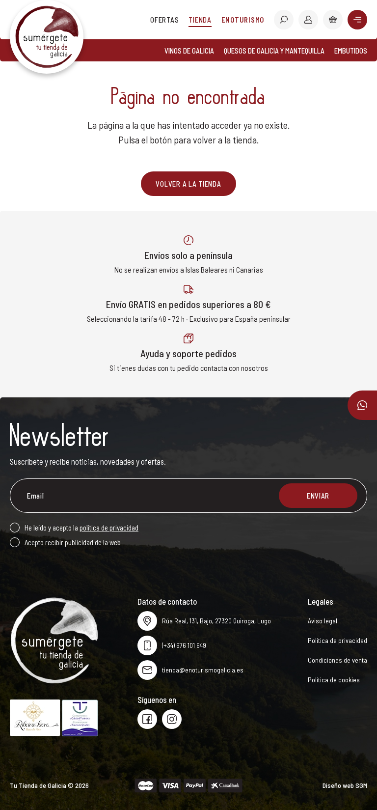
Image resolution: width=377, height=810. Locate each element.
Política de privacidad (337, 640)
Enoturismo (242, 19)
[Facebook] (147, 719)
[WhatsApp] (362, 405)
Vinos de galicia (189, 50)
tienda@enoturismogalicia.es (202, 670)
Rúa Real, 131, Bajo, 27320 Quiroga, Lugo (216, 620)
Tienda (199, 19)
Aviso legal (322, 620)
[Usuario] (308, 19)
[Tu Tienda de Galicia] (46, 37)
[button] (284, 19)
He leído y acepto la (81, 527)
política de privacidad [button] (109, 527)
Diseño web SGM (345, 785)
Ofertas (164, 19)
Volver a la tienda (188, 183)
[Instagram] (172, 719)
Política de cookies (334, 679)
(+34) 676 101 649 (184, 645)
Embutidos (350, 50)
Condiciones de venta (337, 660)
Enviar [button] (318, 495)
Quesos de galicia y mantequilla (274, 50)
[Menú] (357, 19)
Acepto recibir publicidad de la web (73, 542)
